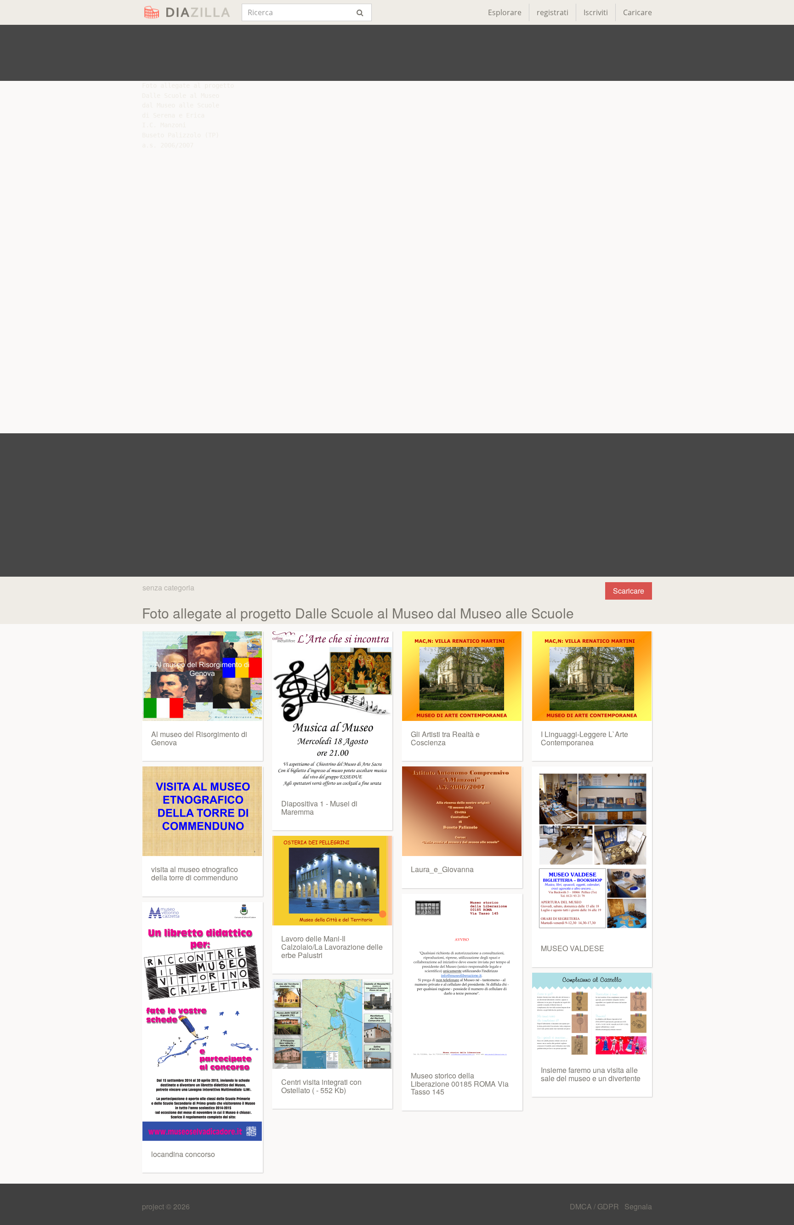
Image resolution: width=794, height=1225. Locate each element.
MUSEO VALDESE (572, 948)
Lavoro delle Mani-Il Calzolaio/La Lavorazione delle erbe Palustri (332, 946)
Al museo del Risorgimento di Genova (199, 738)
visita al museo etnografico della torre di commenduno (194, 873)
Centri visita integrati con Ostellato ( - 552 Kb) (321, 1086)
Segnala (638, 1206)
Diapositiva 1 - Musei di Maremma (319, 807)
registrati (552, 12)
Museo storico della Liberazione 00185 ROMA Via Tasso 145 (460, 1083)
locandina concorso (183, 1154)
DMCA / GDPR (595, 1206)
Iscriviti (596, 12)
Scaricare (628, 590)
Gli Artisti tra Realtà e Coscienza (445, 738)
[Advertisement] (397, 53)
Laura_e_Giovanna (442, 869)
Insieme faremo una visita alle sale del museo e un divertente (591, 1074)
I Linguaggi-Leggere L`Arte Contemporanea (584, 738)
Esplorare (505, 12)
